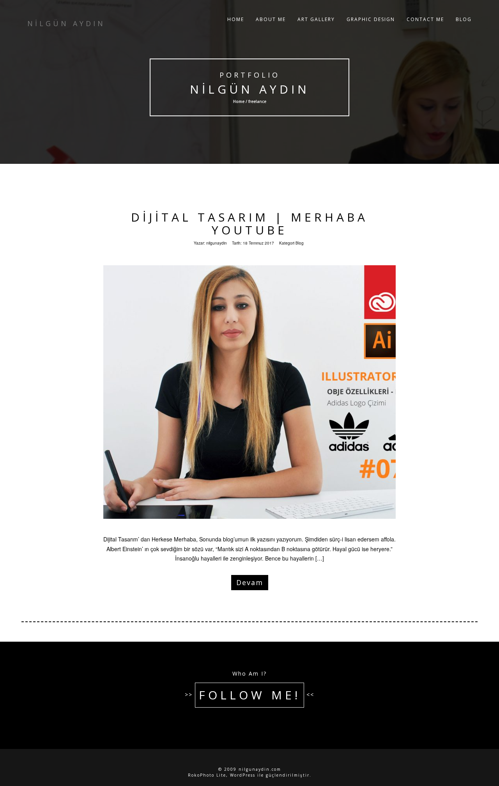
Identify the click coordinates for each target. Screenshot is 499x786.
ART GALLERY (316, 19)
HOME (235, 19)
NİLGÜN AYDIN (250, 89)
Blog (300, 243)
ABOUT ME (271, 19)
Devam (249, 582)
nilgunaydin (216, 243)
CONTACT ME (425, 19)
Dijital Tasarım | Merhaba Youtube (249, 223)
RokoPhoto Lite (207, 775)
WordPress (242, 775)
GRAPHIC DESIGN (371, 19)
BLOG (464, 19)
